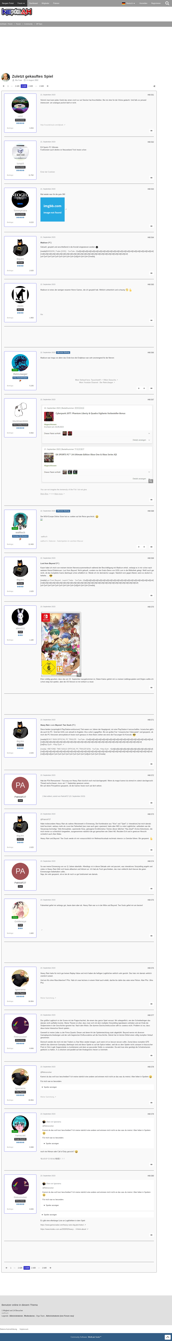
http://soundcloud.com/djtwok (51, 125)
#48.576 (151, 968)
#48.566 (151, 353)
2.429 (24, 86)
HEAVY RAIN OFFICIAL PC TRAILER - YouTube (65, 739)
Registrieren (156, 3)
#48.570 (151, 607)
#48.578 (151, 1067)
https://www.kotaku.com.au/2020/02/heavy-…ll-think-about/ (63, 1229)
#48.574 (151, 861)
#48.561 (151, 95)
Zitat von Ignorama (53, 1122)
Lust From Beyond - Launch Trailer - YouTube (64, 580)
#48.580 (151, 1176)
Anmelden (143, 3)
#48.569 (151, 558)
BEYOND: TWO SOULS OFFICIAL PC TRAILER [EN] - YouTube (73, 749)
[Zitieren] (151, 131)
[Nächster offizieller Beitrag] (143, 388)
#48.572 (151, 775)
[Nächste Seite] (47, 86)
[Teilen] (154, 86)
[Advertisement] (56, 51)
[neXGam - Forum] (86, 12)
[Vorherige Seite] (3, 86)
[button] (128, 3)
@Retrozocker (46, 1072)
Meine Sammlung (47, 998)
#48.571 (151, 720)
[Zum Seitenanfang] (168, 1337)
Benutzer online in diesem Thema (20, 1305)
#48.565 (151, 284)
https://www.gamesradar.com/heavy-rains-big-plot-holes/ (62, 1225)
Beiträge (10, 128)
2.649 (41, 86)
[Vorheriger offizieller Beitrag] (139, 388)
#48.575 (151, 900)
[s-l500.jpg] (61, 644)
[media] (43, 749)
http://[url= (48, 744)
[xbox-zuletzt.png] (97, 444)
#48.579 (151, 1114)
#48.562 (151, 142)
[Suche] (167, 3)
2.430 (30, 86)
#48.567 (151, 400)
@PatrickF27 (45, 819)
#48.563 (151, 189)
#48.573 (151, 814)
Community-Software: (86, 1337)
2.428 (17, 86)
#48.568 (151, 511)
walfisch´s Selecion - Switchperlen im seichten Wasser (61, 541)
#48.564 (151, 237)
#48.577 (151, 1015)
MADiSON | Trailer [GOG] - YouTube (60, 251)
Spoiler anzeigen (50, 1087)
